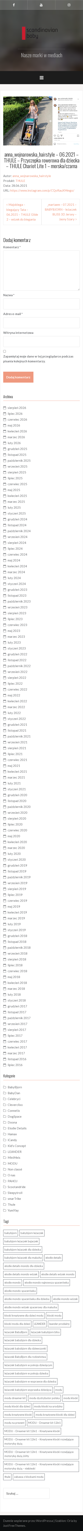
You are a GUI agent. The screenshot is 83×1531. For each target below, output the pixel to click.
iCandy (12, 1140)
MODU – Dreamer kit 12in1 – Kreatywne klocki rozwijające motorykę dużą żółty (39, 1454)
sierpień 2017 (17, 1029)
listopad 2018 (17, 941)
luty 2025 (14, 507)
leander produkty (59, 1323)
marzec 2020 (16, 848)
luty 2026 (14, 443)
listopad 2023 (17, 595)
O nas (11, 1175)
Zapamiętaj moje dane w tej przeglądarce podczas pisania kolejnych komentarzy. (38, 358)
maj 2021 (14, 765)
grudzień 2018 (17, 936)
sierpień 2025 (17, 472)
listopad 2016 (17, 1059)
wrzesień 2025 (17, 466)
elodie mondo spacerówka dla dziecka (26, 1299)
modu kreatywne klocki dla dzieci (55, 1414)
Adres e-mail (13, 314)
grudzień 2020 (17, 795)
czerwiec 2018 (17, 971)
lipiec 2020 (15, 824)
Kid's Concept (17, 1146)
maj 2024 (14, 560)
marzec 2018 (16, 988)
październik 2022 (19, 666)
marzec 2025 (16, 501)
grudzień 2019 (17, 865)
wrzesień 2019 (17, 883)
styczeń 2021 (17, 789)
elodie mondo (12, 1282)
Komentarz (12, 247)
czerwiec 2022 (17, 689)
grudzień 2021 (17, 724)
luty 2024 (14, 578)
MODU (12, 1163)
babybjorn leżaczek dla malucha (23, 1257)
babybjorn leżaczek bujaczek (21, 1241)
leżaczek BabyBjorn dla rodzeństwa (25, 1356)
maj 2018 (14, 977)
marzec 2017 (16, 1053)
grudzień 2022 (17, 654)
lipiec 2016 (15, 1065)
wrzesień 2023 (17, 607)
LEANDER (15, 1151)
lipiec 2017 (15, 1035)
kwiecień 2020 (17, 842)
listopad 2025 (17, 454)
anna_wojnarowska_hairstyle (31, 176)
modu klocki (70, 1398)
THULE (20, 180)
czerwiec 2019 (17, 900)
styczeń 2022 (17, 718)
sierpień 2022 (17, 677)
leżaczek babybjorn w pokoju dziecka (26, 1373)
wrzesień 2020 (17, 812)
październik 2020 (19, 806)
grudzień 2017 (17, 1006)
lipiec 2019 (15, 895)
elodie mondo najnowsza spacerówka (47, 1282)
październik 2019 (19, 877)
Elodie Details (17, 1128)
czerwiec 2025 (17, 484)
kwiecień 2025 (17, 496)
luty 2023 (14, 642)
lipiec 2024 (15, 548)
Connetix (14, 1110)
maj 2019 (14, 906)
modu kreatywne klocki (18, 1414)
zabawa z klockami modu (29, 1476)
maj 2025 (14, 490)
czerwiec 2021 (17, 760)
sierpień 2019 (17, 889)
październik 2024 (19, 531)
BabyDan (14, 1093)
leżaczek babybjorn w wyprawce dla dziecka (30, 1381)
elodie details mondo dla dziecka (23, 1266)
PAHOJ (12, 1181)
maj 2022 (14, 695)
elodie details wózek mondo (57, 1274)
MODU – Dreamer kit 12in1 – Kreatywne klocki (32, 1431)
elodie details (53, 1257)
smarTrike (14, 1198)
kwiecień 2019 (17, 912)
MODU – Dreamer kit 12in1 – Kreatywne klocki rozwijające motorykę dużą (39, 1441)
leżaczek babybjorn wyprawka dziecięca (27, 1389)
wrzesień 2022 (17, 672)
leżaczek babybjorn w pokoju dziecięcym (28, 1365)
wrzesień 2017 (17, 1024)
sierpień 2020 (17, 818)
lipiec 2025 (15, 478)
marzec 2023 (16, 636)
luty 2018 (14, 994)
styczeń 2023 (17, 648)
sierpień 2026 (17, 408)
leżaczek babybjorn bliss (45, 1332)
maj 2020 (14, 836)
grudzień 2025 (17, 449)
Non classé (15, 1169)
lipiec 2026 (15, 413)
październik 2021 (19, 736)
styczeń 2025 (17, 513)
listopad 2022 (17, 660)
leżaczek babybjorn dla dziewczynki (25, 1348)
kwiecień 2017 (17, 1047)
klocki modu (54, 1315)
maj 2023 (14, 630)
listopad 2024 (17, 525)
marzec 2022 (16, 707)
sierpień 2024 (17, 542)
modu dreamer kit (15, 1398)
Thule (11, 1204)
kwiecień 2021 (17, 771)
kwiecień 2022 (17, 701)
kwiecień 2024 (17, 566)
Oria (70, 1521)
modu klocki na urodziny (48, 1406)
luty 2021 (14, 783)
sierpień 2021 (17, 748)
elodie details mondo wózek (20, 1274)
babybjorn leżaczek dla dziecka (22, 1249)
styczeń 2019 (17, 930)
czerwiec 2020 (17, 830)
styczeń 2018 (17, 1000)
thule (7, 1476)
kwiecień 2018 (17, 983)
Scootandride (17, 1187)
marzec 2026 (16, 437)
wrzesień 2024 (17, 537)
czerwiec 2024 (17, 554)
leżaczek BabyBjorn (15, 1332)
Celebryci (14, 1099)
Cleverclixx (15, 1105)
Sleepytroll (15, 1193)
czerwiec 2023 (17, 625)
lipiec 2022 (15, 683)
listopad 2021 (17, 730)
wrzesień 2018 (17, 953)
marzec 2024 (16, 572)
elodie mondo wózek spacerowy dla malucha (30, 1307)
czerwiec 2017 (17, 1041)
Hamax (12, 1134)
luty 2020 (14, 853)
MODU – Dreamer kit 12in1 (44, 1422)
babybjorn (10, 1233)
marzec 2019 (16, 918)
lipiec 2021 (15, 754)
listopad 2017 (17, 1012)
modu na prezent (14, 1422)
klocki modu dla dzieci (17, 1323)
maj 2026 (14, 425)
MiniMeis (14, 1157)
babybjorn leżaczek (32, 1233)
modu (58, 1389)
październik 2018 (19, 947)
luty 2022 (14, 713)
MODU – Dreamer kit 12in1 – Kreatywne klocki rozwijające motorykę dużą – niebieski (39, 1466)
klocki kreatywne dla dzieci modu (23, 1315)
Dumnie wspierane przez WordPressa (28, 1521)
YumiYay (13, 1210)
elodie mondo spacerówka (20, 1290)
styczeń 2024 (17, 584)
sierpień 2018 (17, 959)
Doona (12, 1122)
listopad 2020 (17, 801)
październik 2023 (19, 601)
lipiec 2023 (15, 619)
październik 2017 (19, 1018)
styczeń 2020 (17, 859)
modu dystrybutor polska (44, 1398)
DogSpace (15, 1116)
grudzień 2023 (17, 589)
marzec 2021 (16, 777)
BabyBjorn (15, 1087)
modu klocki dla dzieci (17, 1406)
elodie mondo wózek (65, 1299)
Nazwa (9, 295)
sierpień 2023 (17, 613)
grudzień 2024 (17, 519)
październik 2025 (19, 460)
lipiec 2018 (15, 965)
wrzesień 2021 (17, 742)
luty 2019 (14, 924)
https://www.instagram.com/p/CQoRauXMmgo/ (42, 190)
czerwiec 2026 (17, 419)
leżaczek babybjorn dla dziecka (22, 1340)
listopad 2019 (17, 871)
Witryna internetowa (18, 332)
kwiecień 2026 (17, 431)
